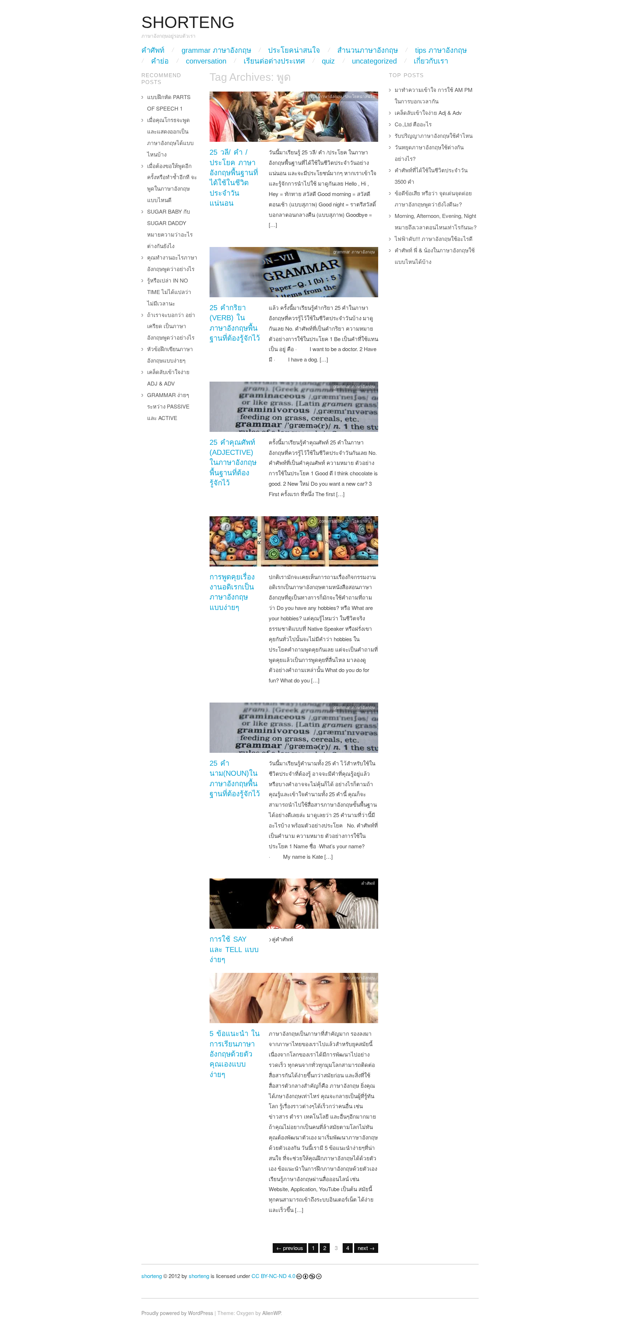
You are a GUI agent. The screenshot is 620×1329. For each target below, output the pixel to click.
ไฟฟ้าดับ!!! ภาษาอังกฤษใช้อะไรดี (434, 238)
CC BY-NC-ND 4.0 (273, 1275)
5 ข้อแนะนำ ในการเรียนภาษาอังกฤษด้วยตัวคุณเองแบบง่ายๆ (235, 1054)
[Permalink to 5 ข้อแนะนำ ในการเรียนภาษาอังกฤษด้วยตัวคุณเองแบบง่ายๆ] (294, 1000)
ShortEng (188, 22)
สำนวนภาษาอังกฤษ (367, 50)
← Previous (289, 1247)
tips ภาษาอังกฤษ (441, 50)
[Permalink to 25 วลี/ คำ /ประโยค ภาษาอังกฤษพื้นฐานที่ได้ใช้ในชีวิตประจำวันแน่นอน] (294, 118)
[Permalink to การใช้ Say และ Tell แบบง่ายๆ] (294, 905)
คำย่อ (160, 61)
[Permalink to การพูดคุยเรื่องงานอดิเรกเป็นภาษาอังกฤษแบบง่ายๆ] (294, 543)
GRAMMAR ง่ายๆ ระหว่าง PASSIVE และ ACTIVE (168, 406)
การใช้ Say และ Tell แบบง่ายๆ (234, 949)
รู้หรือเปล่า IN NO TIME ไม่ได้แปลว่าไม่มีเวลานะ (169, 291)
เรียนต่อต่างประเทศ (274, 61)
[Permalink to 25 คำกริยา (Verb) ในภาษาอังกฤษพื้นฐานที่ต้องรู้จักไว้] (294, 274)
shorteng (151, 1275)
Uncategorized (374, 61)
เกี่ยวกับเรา (431, 61)
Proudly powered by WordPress (177, 1312)
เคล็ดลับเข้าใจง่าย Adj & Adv (428, 112)
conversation (206, 61)
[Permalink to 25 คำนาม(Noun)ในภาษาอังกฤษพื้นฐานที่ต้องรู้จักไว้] (294, 729)
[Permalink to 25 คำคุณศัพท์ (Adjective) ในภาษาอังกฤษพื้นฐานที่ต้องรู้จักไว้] (294, 408)
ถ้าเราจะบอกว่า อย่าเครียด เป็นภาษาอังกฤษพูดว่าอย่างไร (171, 326)
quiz (328, 61)
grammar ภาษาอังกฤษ (216, 50)
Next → (366, 1247)
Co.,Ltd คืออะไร (413, 124)
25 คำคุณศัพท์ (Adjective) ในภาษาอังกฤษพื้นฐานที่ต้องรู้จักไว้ (233, 462)
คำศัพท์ (152, 50)
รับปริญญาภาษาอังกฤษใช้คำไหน (434, 135)
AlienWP (271, 1312)
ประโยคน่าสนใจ (294, 50)
